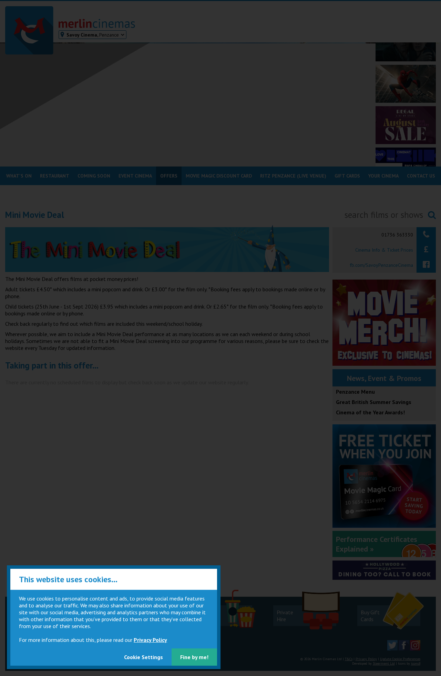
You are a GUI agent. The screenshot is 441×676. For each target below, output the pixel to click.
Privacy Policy (150, 639)
